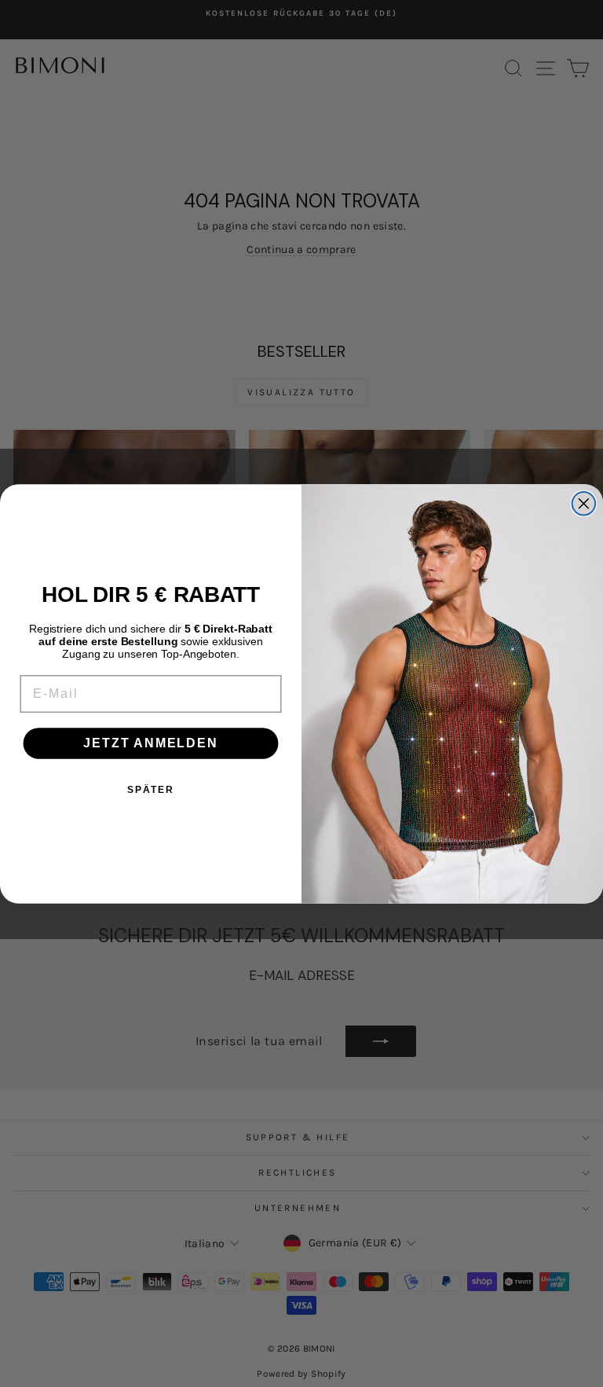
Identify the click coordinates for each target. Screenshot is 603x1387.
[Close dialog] (584, 504)
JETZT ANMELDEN (150, 743)
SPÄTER (150, 789)
